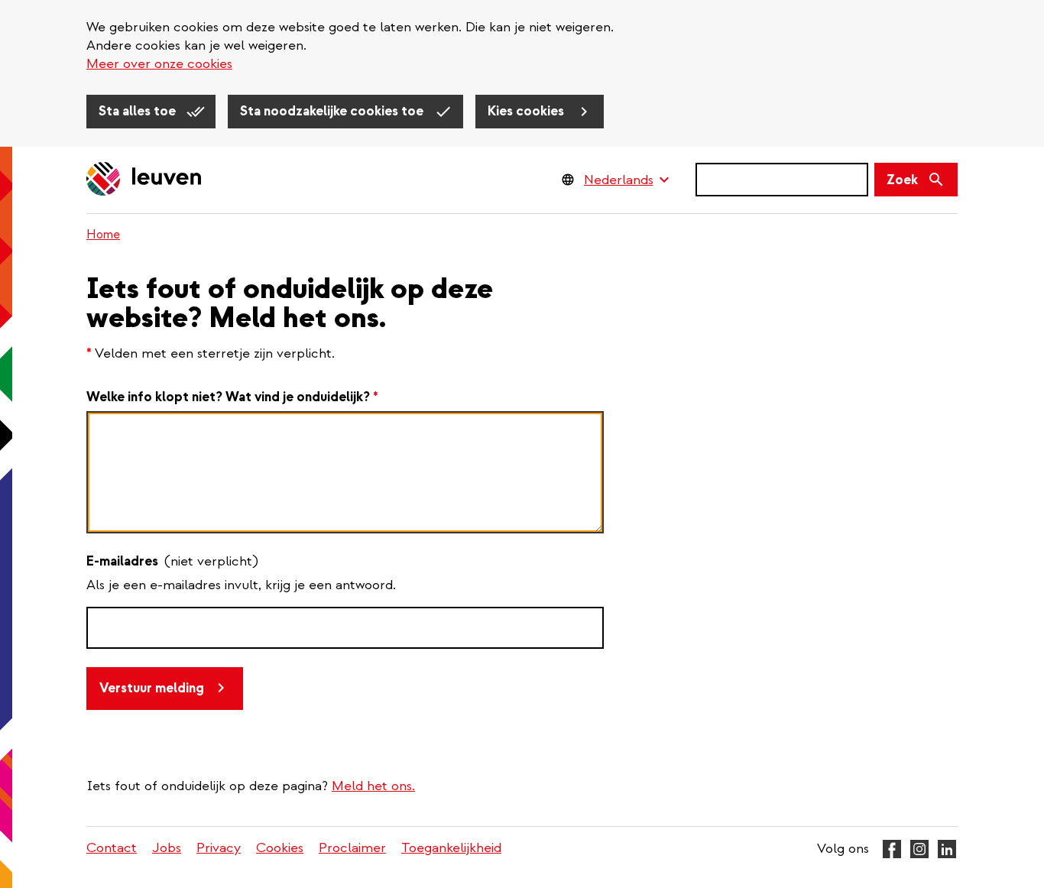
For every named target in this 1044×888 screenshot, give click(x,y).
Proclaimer (352, 848)
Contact (111, 848)
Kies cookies (527, 111)
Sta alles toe (139, 111)
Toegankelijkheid (451, 848)
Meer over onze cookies (159, 64)
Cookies (279, 848)
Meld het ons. (373, 786)
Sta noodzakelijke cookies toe (333, 111)
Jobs (166, 848)
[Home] (144, 180)
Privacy (218, 848)
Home (103, 234)
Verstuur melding (151, 688)
